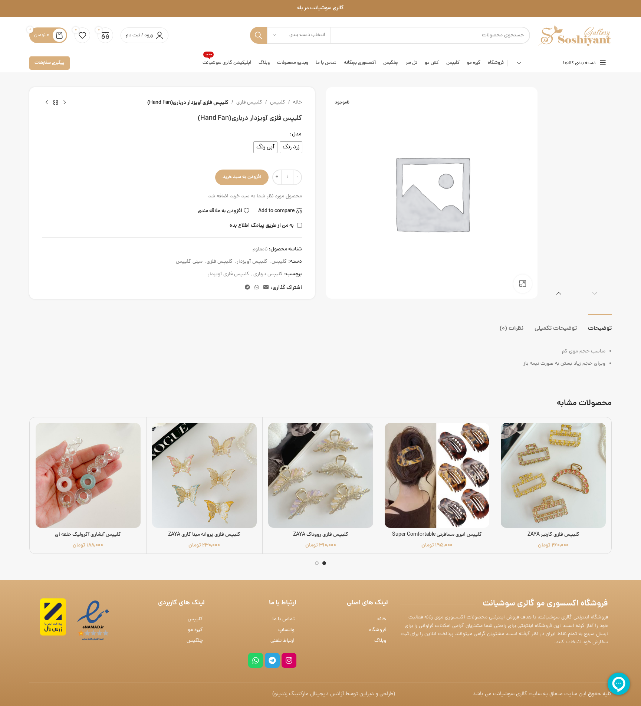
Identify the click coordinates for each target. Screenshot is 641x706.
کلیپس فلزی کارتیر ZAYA (553, 535)
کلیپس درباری (268, 274)
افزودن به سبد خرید (242, 177)
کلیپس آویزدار (252, 262)
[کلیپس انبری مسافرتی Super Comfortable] (437, 475)
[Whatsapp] (255, 660)
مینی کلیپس (189, 262)
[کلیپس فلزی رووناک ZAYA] (320, 475)
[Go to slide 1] (324, 563)
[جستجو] (258, 35)
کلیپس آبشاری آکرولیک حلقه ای (88, 535)
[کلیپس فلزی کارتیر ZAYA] (553, 475)
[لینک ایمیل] (266, 287)
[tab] (600, 325)
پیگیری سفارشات (49, 62)
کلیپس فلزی (249, 102)
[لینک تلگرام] (247, 287)
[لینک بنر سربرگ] (320, 8)
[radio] (291, 147)
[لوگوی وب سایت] (575, 36)
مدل (296, 134)
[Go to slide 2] (317, 563)
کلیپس (277, 102)
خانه (297, 102)
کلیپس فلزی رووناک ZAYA (320, 535)
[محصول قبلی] (64, 102)
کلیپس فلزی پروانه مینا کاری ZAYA (204, 535)
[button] (595, 293)
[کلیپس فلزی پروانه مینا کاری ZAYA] (204, 475)
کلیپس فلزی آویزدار (228, 274)
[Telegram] (272, 660)
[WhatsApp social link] (256, 287)
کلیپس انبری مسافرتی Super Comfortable (437, 535)
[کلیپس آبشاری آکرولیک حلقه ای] (88, 475)
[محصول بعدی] (46, 102)
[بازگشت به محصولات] (55, 102)
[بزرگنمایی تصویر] (522, 284)
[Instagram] (289, 660)
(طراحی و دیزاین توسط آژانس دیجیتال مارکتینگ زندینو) (333, 694)
